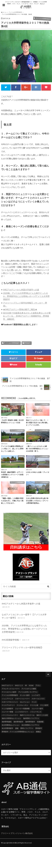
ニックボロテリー (21, 712)
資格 (16, 728)
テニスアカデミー (8, 705)
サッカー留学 (25, 695)
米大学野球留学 (7, 728)
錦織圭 (38, 732)
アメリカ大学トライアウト (28, 692)
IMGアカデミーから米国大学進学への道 (21, 289)
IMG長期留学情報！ (15, 639)
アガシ (38, 685)
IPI (26, 685)
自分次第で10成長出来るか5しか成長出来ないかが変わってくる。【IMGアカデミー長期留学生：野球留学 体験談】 (27, 316)
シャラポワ (36, 695)
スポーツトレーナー (22, 699)
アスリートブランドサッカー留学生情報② (22, 649)
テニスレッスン (22, 705)
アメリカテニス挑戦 (29, 689)
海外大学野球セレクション (11, 718)
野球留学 (27, 343)
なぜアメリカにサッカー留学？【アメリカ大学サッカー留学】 (24, 616)
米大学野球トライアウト (30, 725)
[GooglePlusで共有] (26, 87)
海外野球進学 (30, 722)
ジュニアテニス (7, 699)
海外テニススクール (27, 715)
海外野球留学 (18, 722)
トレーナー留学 (37, 709)
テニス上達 (34, 705)
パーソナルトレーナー (10, 715)
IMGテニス (19, 685)
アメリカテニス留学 (9, 692)
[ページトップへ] (48, 674)
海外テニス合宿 (42, 715)
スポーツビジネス (38, 699)
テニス (34, 702)
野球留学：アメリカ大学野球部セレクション (18, 732)
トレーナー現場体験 (22, 709)
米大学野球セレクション (10, 725)
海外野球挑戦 (6, 722)
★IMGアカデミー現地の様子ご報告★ (20, 309)
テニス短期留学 (7, 709)
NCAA (31, 685)
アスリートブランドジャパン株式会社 (17, 833)
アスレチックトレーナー (10, 689)
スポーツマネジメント (10, 702)
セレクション (25, 702)
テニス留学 (44, 705)
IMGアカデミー (7, 685)
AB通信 (15, 843)
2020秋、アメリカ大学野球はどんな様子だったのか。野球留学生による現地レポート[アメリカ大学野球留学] (26, 296)
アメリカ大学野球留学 (12, 343)
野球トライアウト (27, 728)
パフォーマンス (35, 712)
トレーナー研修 (7, 712)
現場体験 (40, 722)
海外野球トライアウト (31, 718)
